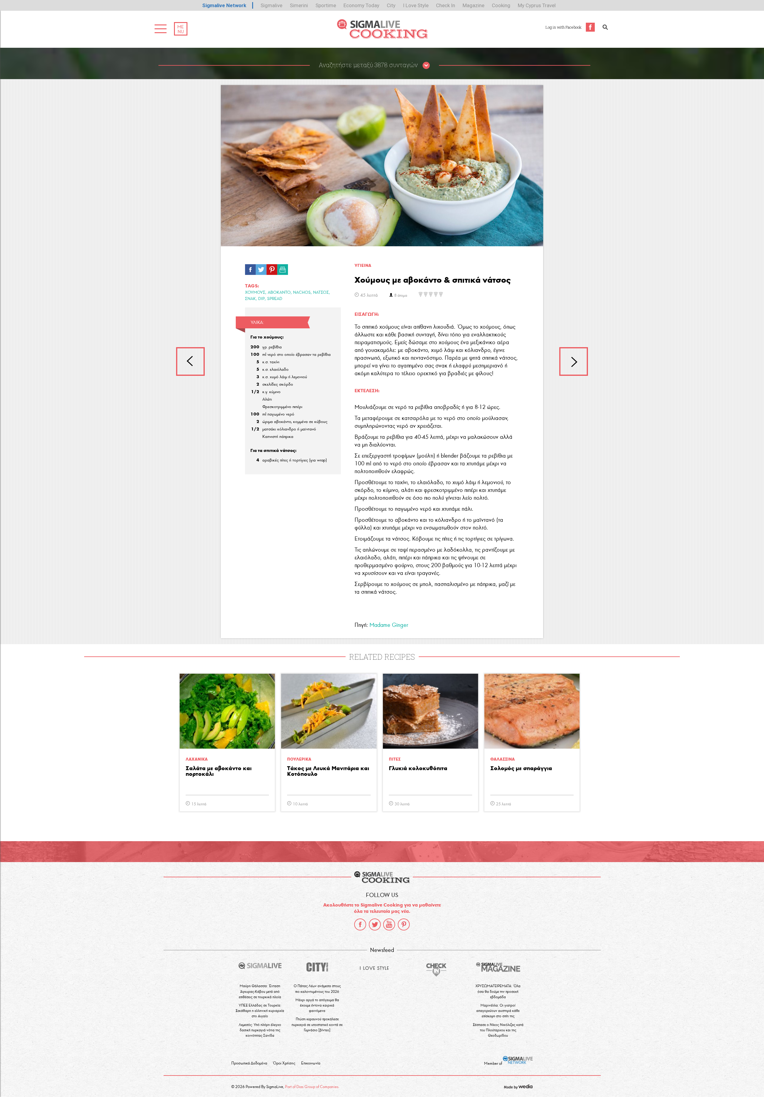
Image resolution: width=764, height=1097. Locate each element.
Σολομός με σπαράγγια (521, 768)
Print (282, 268)
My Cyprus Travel (537, 5)
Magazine (473, 5)
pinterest (404, 924)
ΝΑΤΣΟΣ (321, 292)
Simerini (299, 5)
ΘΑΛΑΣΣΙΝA (502, 759)
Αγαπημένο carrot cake (190, 361)
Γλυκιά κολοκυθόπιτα (418, 768)
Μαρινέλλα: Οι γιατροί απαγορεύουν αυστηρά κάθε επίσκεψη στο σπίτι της (498, 1010)
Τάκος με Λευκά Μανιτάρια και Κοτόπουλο (328, 771)
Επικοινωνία (310, 1063)
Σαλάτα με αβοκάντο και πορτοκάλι (219, 771)
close (426, 66)
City (391, 5)
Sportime (325, 5)
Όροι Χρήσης (284, 1063)
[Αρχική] (382, 37)
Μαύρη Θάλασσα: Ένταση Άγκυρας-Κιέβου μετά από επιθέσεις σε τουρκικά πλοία (260, 991)
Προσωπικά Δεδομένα (249, 1063)
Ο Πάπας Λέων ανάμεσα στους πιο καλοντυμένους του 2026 (317, 988)
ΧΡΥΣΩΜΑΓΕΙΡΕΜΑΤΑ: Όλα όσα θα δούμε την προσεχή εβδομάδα (497, 991)
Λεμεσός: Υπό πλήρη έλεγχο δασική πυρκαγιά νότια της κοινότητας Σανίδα (260, 1030)
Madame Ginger (388, 624)
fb (250, 268)
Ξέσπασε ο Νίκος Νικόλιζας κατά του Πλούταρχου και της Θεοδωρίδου (498, 1030)
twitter (375, 924)
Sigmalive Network (224, 5)
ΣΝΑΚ (250, 298)
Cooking (501, 5)
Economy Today (361, 5)
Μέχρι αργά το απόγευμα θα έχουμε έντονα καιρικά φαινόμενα (317, 1005)
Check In (445, 5)
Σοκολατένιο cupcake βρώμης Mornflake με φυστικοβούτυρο (573, 361)
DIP (261, 298)
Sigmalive (271, 5)
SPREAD (274, 298)
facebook (360, 924)
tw (261, 268)
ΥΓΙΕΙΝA (363, 265)
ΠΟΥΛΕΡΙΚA (299, 759)
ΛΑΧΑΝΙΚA (197, 759)
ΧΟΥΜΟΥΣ (255, 292)
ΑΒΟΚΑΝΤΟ (279, 292)
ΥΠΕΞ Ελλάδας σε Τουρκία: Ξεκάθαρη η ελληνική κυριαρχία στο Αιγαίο (259, 1010)
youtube (389, 924)
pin (272, 268)
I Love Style (416, 5)
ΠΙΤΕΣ (395, 759)
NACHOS (302, 292)
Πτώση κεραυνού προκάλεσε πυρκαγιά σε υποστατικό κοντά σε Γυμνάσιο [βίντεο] (317, 1024)
